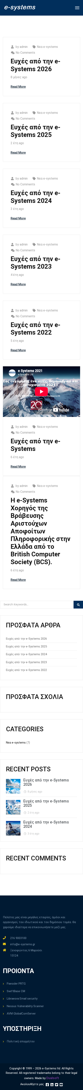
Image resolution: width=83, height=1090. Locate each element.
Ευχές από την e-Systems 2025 (35, 131)
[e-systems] (20, 8)
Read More (18, 87)
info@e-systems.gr (22, 944)
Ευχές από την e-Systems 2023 (35, 262)
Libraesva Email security (22, 998)
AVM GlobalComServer (21, 1013)
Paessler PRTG (16, 983)
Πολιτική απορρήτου (21, 1041)
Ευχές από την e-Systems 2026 (35, 65)
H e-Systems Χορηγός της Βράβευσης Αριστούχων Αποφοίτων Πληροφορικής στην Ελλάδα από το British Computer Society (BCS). (40, 531)
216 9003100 (18, 938)
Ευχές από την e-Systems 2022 (35, 328)
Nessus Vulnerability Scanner (25, 1006)
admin (24, 47)
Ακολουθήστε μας (32, 1084)
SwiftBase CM (16, 991)
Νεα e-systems (47, 47)
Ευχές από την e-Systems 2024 (35, 196)
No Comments (25, 52)
